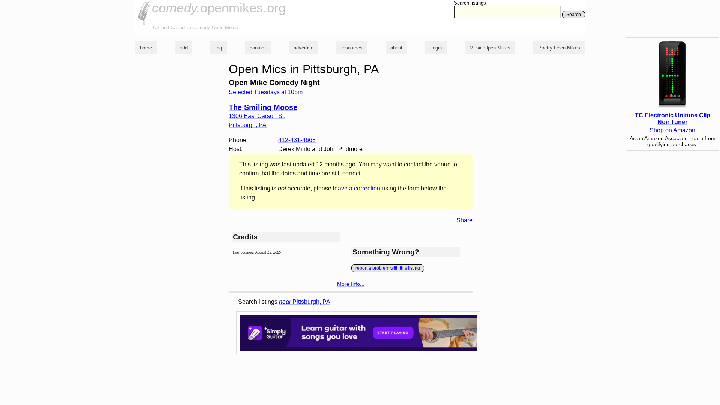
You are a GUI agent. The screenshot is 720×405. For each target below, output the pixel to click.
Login (436, 48)
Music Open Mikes (490, 48)
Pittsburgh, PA (304, 301)
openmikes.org (219, 7)
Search (573, 14)
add (184, 48)
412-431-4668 (297, 140)
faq (218, 48)
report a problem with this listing (388, 268)
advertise (304, 48)
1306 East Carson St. (257, 116)
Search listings (470, 3)
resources (352, 48)
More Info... (350, 284)
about (396, 48)
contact (258, 48)
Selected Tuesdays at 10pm (266, 92)
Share (464, 220)
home (146, 48)
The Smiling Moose (263, 107)
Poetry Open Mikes (559, 48)
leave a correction (356, 188)
